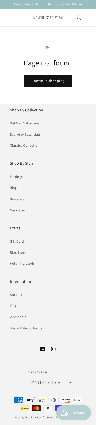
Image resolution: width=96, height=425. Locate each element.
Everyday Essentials (25, 134)
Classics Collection (25, 145)
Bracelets (17, 199)
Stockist (16, 294)
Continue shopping (48, 80)
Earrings (16, 176)
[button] (6, 17)
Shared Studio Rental (27, 328)
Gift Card (17, 241)
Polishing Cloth (22, 263)
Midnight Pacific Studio (40, 417)
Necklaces (18, 210)
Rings (14, 187)
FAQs (13, 306)
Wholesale (18, 317)
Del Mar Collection (24, 123)
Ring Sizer (17, 252)
